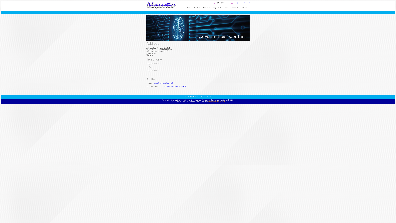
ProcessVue (206, 8)
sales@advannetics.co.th (241, 3)
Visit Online (244, 8)
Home (189, 8)
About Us (197, 8)
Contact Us (234, 8)
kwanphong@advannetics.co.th (174, 86)
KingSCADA (217, 8)
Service (226, 8)
